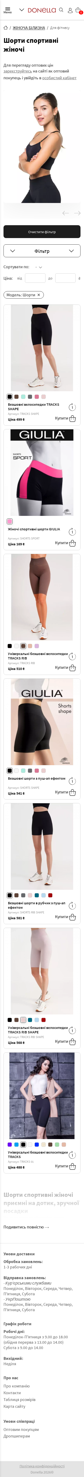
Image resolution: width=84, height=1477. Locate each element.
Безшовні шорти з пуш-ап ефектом (36, 778)
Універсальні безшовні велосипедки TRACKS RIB (38, 656)
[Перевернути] (72, 407)
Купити (62, 418)
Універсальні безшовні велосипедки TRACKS (38, 1154)
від (19, 278)
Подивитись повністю (24, 1227)
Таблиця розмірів (19, 1399)
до (50, 278)
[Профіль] (70, 10)
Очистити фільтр (42, 231)
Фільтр (42, 251)
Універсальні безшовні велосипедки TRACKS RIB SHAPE (38, 1029)
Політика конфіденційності (42, 1466)
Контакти (12, 1392)
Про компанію (17, 1386)
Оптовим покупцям (21, 1429)
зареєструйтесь (18, 71)
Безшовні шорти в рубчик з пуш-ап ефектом (36, 905)
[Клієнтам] (21, 10)
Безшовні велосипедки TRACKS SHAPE (33, 406)
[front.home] (6, 27)
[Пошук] (61, 9)
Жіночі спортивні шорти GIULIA (34, 529)
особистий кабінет (59, 77)
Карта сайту (14, 1406)
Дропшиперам (17, 1436)
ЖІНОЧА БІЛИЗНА (29, 27)
